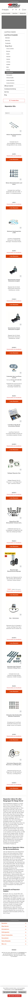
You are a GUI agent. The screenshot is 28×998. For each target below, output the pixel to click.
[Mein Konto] (19, 9)
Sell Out (6, 92)
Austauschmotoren (10, 83)
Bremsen (8, 51)
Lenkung (8, 61)
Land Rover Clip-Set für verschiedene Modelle (14, 425)
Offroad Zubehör (8, 86)
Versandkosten (22, 952)
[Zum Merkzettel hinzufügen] (20, 131)
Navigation (14, 949)
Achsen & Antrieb (10, 48)
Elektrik (7, 54)
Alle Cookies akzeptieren (14, 995)
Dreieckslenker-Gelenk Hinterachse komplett (14, 280)
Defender (7, 37)
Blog (5, 95)
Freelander (8, 43)
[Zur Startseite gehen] (14, 6)
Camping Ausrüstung (10, 89)
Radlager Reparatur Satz (14, 473)
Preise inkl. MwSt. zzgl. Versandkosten (14, 155)
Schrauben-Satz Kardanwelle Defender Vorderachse (14, 715)
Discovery (7, 40)
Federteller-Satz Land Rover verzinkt (14, 377)
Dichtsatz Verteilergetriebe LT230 (14, 232)
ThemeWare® (14, 956)
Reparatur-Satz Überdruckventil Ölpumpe (14, 570)
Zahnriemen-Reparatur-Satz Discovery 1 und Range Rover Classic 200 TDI (14, 764)
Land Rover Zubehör (10, 32)
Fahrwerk (8, 56)
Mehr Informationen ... (19, 989)
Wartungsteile (9, 75)
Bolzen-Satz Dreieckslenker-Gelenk (14, 135)
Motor (7, 67)
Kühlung (8, 69)
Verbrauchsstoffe (9, 77)
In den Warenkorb (14, 159)
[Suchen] (12, 9)
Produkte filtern (15, 100)
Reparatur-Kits (9, 72)
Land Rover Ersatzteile (11, 35)
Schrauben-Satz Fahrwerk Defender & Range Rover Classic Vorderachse (14, 667)
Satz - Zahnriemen (14, 618)
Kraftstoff (8, 64)
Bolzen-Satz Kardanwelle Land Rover (14, 183)
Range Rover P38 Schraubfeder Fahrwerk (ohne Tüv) (14, 522)
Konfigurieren (22, 992)
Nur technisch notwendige (10, 992)
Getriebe (8, 59)
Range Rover (8, 46)
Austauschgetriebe (10, 80)
